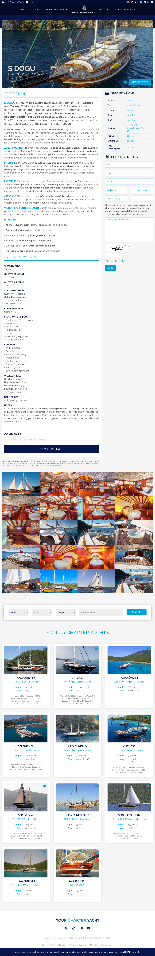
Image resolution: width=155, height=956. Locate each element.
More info (136, 952)
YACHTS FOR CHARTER (55, 9)
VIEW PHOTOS (140, 82)
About (101, 9)
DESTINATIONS (25, 9)
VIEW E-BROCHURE (51, 448)
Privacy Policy (77, 945)
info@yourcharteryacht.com (37, 2)
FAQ (67, 9)
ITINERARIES (39, 9)
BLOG (109, 9)
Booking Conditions (101, 945)
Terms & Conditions (53, 945)
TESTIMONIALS (129, 9)
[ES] (128, 2)
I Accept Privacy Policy (117, 261)
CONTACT (117, 9)
